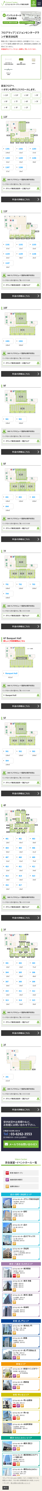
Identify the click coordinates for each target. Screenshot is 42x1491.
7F (16, 101)
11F (16, 95)
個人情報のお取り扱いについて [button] (20, 1483)
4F (6, 107)
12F (6, 95)
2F (27, 107)
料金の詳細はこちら (21, 199)
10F (26, 95)
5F (37, 101)
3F (16, 107)
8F (6, 101)
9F (37, 95)
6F (27, 101)
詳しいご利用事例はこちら (14, 640)
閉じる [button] (5, 1488)
